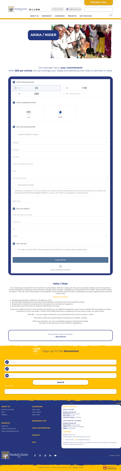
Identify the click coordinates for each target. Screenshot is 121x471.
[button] (111, 15)
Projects (72, 16)
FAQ (34, 442)
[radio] (29, 113)
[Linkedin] (37, 9)
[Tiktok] (34, 9)
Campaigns (60, 16)
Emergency (47, 16)
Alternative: (89, 6)
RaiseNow (67, 270)
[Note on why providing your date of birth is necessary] (107, 178)
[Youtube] (39, 9)
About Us (5, 407)
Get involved (86, 16)
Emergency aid (39, 421)
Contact (36, 435)
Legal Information (41, 428)
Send (59, 382)
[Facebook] (30, 9)
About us (34, 16)
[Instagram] (32, 9)
